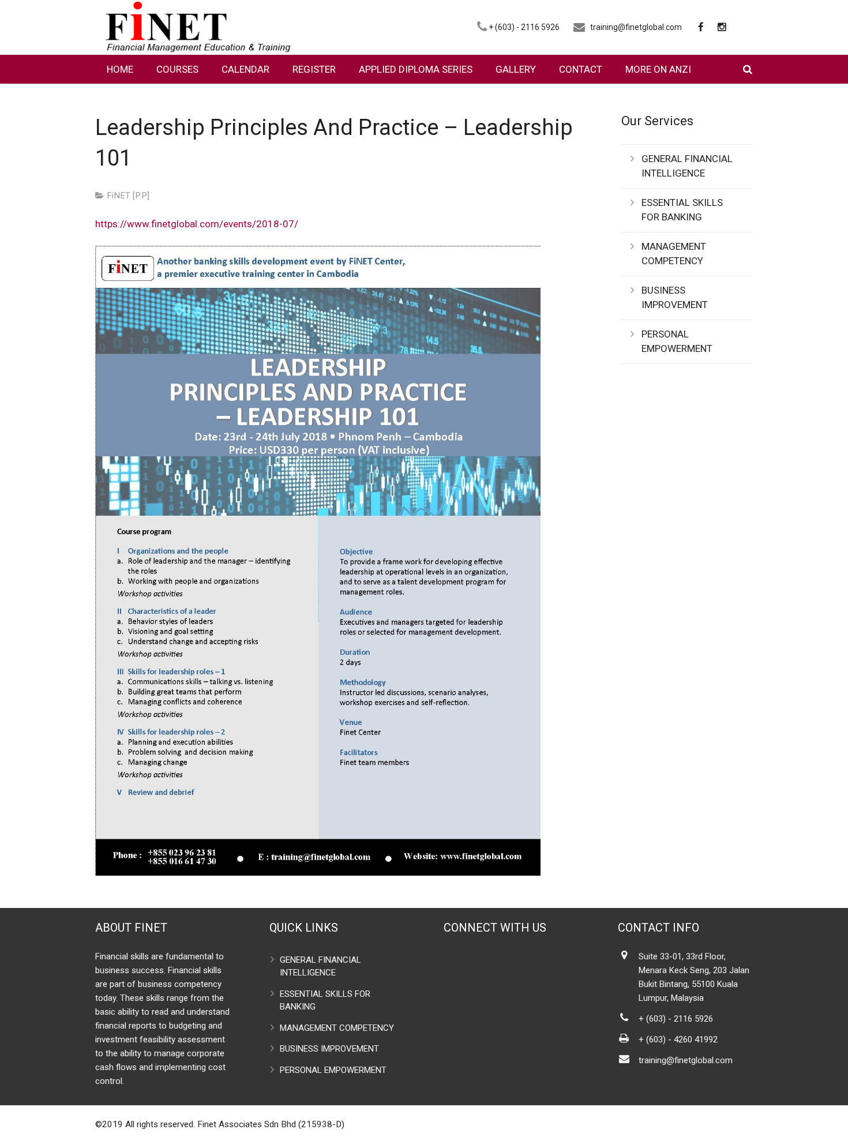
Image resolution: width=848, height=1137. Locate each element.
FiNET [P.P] (128, 195)
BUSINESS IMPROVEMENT (674, 297)
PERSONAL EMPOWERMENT (676, 341)
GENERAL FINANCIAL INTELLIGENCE (687, 166)
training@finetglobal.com (636, 27)
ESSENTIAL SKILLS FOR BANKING (682, 210)
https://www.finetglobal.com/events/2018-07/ (196, 224)
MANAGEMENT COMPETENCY (673, 254)
